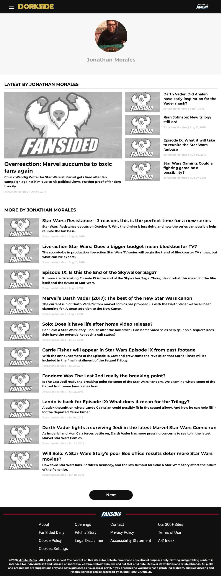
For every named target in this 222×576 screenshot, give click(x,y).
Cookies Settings (53, 548)
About (44, 524)
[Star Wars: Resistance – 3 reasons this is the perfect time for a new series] (111, 228)
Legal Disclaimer (89, 540)
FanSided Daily (51, 532)
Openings (83, 524)
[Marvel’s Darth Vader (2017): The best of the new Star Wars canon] (111, 305)
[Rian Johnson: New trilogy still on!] (171, 125)
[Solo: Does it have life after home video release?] (111, 331)
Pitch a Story (85, 532)
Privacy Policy (122, 532)
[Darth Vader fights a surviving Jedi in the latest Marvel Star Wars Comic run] (111, 435)
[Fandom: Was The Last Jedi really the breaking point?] (111, 383)
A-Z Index (166, 540)
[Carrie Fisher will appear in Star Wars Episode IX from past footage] (111, 357)
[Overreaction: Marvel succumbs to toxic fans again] (63, 143)
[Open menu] (11, 6)
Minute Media (27, 560)
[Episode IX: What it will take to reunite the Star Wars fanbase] (171, 148)
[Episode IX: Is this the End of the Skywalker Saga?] (111, 280)
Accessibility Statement (130, 540)
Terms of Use (169, 532)
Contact (117, 524)
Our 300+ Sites (170, 524)
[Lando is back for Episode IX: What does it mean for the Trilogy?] (111, 409)
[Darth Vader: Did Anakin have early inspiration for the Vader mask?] (171, 102)
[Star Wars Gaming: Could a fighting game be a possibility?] (171, 171)
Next (111, 495)
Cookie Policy (50, 540)
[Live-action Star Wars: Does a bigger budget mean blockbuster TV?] (111, 254)
